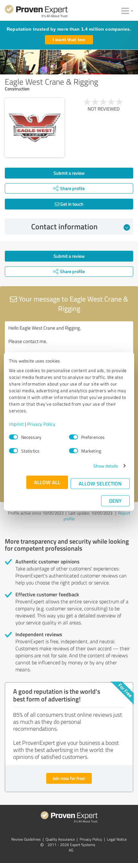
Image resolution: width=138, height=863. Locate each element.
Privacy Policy (41, 424)
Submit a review (69, 173)
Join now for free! (69, 778)
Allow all (47, 482)
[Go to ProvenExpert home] (36, 12)
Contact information (64, 226)
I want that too (69, 39)
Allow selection (100, 483)
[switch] (73, 436)
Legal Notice (117, 839)
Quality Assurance (60, 839)
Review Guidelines (26, 839)
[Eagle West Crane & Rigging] (34, 128)
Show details (105, 466)
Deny (115, 500)
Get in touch (71, 204)
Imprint (16, 424)
